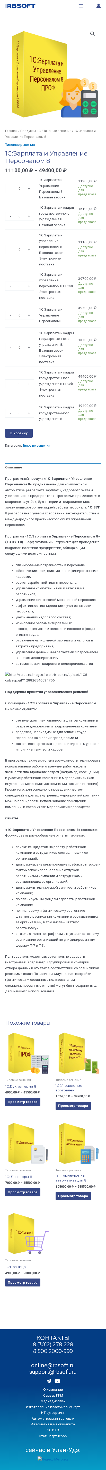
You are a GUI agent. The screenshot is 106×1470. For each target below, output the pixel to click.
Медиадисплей (53, 1401)
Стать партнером (53, 1436)
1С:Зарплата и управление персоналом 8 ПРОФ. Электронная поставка (56, 286)
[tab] (53, 467)
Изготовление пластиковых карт (53, 1407)
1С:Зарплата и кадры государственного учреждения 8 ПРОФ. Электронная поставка (56, 383)
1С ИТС (53, 1430)
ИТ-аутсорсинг (53, 1412)
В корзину (19, 433)
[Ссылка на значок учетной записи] (98, 6)
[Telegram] (48, 1381)
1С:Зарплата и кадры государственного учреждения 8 (56, 413)
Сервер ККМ (53, 1395)
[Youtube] (57, 1381)
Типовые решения (57, 131)
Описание (13, 467)
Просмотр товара (23, 1102)
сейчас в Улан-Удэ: (53, 1450)
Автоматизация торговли (53, 1418)
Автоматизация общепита (53, 1424)
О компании (53, 1389)
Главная (11, 131)
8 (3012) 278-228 (53, 1344)
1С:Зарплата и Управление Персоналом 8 (51, 315)
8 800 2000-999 (53, 1351)
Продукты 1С (30, 131)
